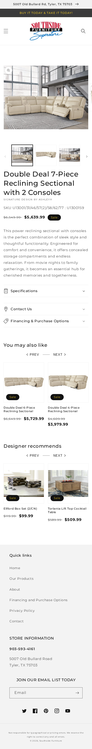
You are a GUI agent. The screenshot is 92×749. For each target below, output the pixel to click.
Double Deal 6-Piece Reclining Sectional (19, 409)
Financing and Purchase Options (38, 600)
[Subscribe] (77, 692)
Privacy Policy (22, 610)
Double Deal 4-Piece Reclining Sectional (63, 409)
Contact (16, 621)
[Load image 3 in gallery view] (69, 155)
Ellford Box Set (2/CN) (20, 508)
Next (58, 354)
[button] (6, 31)
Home (14, 568)
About (14, 589)
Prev (34, 354)
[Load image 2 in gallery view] (45, 155)
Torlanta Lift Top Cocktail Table (67, 510)
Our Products (21, 578)
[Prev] (5, 156)
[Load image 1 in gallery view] (22, 155)
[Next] (87, 156)
